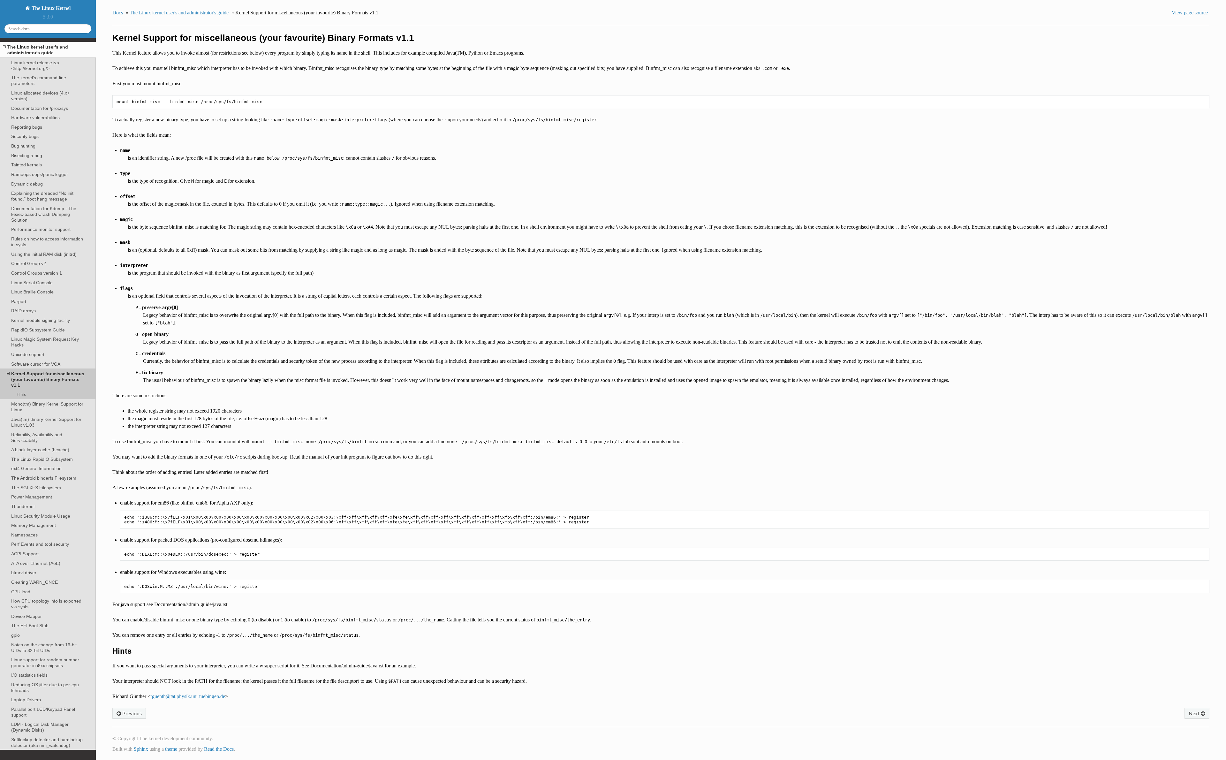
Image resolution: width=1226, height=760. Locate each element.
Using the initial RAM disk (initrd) (44, 254)
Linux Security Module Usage (40, 516)
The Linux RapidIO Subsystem (42, 459)
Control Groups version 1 (36, 273)
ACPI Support (25, 553)
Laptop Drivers (26, 699)
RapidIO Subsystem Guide (38, 329)
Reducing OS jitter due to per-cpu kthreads (45, 687)
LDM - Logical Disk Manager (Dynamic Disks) (40, 727)
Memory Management (33, 525)
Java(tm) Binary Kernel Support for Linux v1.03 (46, 422)
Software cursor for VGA (35, 364)
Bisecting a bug (26, 155)
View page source (1190, 12)
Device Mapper (26, 616)
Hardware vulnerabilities (35, 117)
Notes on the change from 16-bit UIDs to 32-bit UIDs (44, 647)
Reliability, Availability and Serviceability (36, 437)
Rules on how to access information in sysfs (47, 241)
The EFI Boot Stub (30, 625)
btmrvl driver (23, 572)
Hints (21, 394)
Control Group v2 (28, 263)
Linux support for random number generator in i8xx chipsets (45, 662)
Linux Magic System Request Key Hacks (45, 342)
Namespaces (24, 534)
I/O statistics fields (29, 675)
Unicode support (27, 354)
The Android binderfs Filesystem (43, 478)
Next (1195, 713)
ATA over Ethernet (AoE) (35, 563)
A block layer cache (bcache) (40, 449)
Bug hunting (23, 145)
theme (171, 749)
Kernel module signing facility (40, 320)
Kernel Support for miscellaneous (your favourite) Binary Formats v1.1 (47, 379)
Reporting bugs (26, 127)
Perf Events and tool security (40, 544)
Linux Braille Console (32, 291)
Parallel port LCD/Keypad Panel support (43, 712)
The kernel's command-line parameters (38, 80)
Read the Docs (219, 749)
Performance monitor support (41, 229)
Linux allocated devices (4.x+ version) (40, 95)
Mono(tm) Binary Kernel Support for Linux (47, 406)
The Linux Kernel (50, 8)
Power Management (31, 496)
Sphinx (141, 749)
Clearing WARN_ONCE (34, 582)
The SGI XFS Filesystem (36, 487)
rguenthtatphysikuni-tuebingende (187, 696)
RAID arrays (23, 310)
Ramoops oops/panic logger (39, 174)
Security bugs (25, 136)
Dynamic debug (27, 183)
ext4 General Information (36, 468)
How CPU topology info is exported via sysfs (46, 603)
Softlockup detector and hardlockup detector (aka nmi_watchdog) (47, 742)
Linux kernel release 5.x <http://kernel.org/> (35, 65)
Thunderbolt (23, 506)
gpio (15, 635)
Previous (131, 713)
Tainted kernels (26, 164)
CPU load (20, 591)
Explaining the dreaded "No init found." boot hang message (42, 196)
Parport (18, 301)
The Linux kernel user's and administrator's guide (37, 49)
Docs (117, 12)
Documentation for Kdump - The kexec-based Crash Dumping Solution (43, 214)
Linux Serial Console (32, 282)
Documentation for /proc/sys (39, 108)
